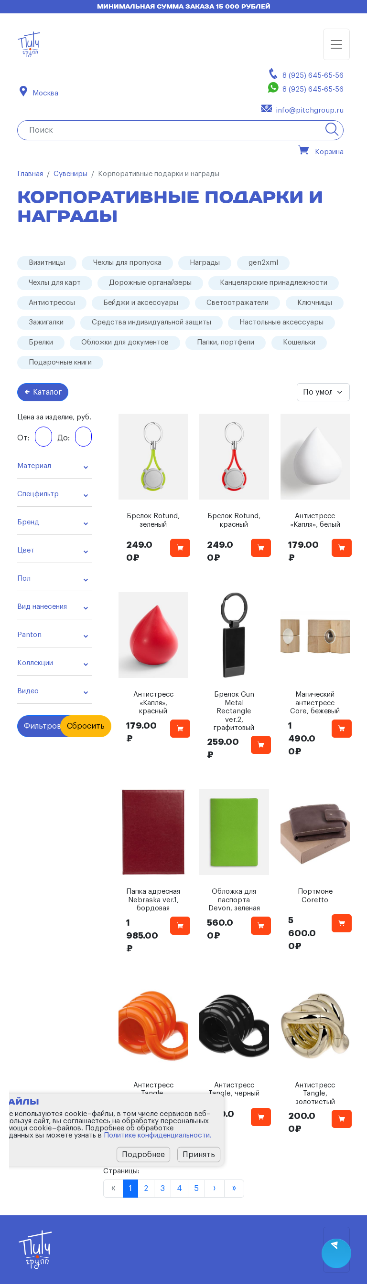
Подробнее (143, 1155)
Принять (199, 1155)
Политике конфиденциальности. (158, 1135)
